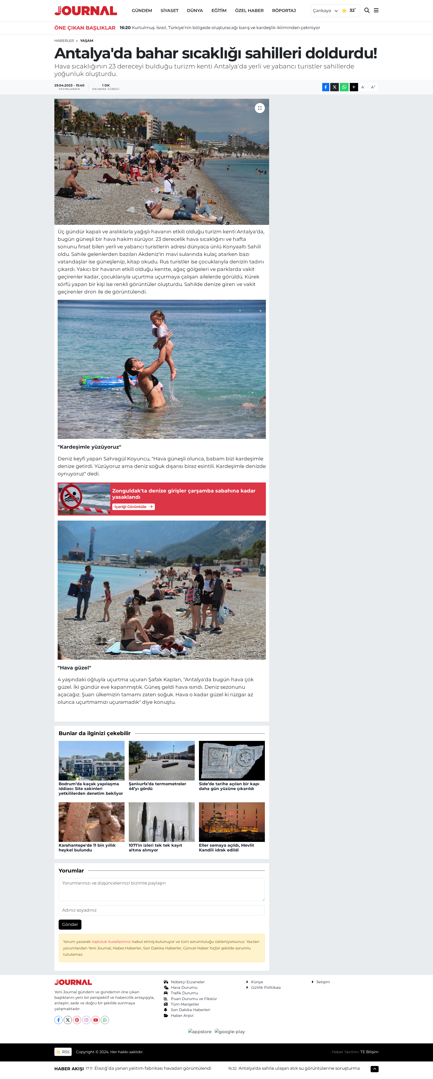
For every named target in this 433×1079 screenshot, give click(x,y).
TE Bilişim (369, 1052)
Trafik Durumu (184, 993)
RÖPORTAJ (284, 10)
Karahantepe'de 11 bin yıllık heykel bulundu (87, 847)
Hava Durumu (184, 987)
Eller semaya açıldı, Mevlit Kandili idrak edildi (226, 847)
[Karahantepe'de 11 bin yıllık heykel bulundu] (92, 821)
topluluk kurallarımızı (112, 941)
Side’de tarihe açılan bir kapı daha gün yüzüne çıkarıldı (229, 786)
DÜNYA (195, 10)
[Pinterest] (77, 1020)
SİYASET (169, 10)
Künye (257, 982)
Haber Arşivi (182, 1015)
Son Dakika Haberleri (190, 1010)
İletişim (323, 982)
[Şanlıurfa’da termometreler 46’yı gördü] (162, 760)
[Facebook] (58, 1020)
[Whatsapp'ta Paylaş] (344, 87)
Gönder (70, 924)
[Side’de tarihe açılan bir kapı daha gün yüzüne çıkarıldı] (232, 760)
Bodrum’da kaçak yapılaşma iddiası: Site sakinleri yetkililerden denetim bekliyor (91, 788)
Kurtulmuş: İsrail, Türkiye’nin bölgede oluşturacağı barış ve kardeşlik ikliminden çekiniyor (220, 27)
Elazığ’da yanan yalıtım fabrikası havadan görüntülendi (152, 1068)
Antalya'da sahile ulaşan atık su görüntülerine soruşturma (299, 1068)
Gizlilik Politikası (266, 987)
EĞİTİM (219, 10)
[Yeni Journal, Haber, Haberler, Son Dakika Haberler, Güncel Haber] (85, 10)
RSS (65, 1052)
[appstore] (200, 1031)
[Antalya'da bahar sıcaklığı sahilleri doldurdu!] (161, 162)
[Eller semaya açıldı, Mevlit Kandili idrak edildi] (232, 821)
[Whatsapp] (105, 1020)
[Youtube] (95, 1020)
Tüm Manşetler (185, 1004)
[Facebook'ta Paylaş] (325, 87)
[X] (68, 1020)
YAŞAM (86, 40)
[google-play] (230, 1031)
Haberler (64, 40)
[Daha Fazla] (354, 87)
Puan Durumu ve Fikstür (194, 999)
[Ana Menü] (374, 10)
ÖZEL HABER (249, 10)
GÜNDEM (142, 10)
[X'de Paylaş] (334, 87)
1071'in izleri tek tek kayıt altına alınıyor (155, 847)
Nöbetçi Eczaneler (188, 982)
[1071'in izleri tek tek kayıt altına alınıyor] (162, 821)
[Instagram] (86, 1020)
